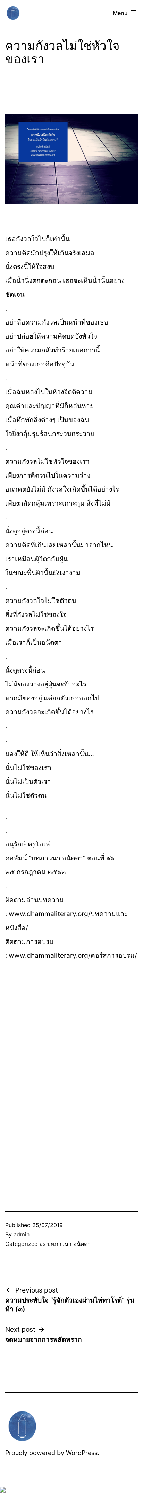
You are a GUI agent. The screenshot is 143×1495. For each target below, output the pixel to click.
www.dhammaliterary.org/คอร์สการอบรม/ (73, 955)
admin (22, 1234)
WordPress (82, 1452)
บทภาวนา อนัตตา (69, 1243)
